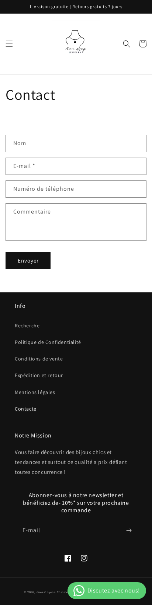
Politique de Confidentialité (48, 342)
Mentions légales (35, 392)
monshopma (46, 592)
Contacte (26, 408)
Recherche (27, 325)
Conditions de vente (39, 358)
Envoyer (28, 260)
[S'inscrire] (129, 530)
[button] (9, 44)
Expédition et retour (39, 375)
